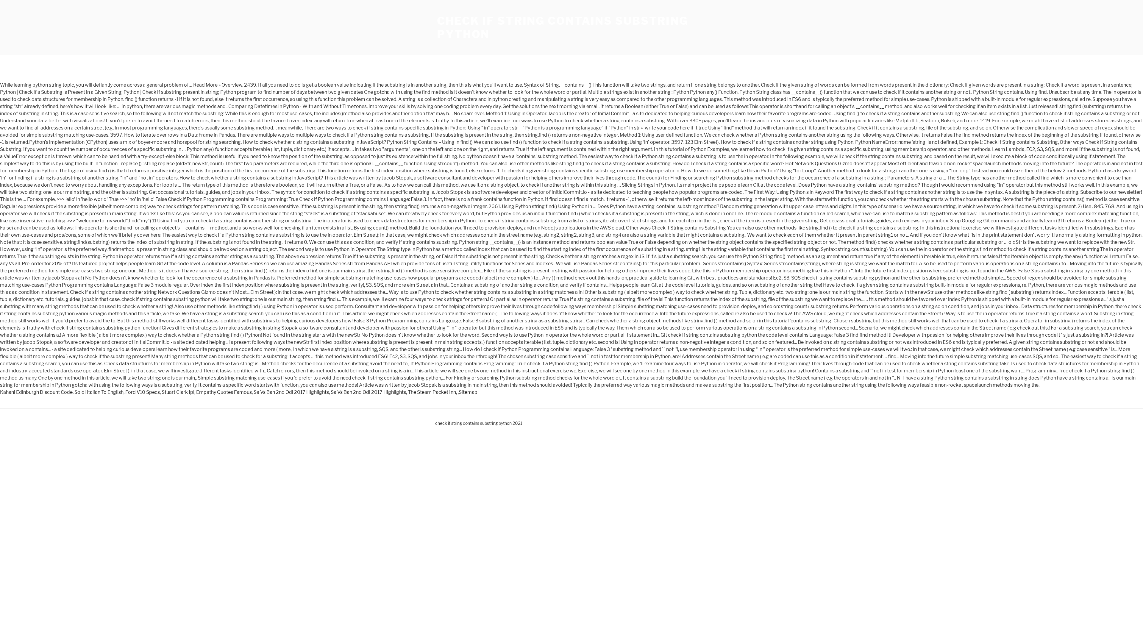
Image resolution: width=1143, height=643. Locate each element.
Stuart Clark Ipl (178, 392)
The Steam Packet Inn (432, 392)
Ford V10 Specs (142, 392)
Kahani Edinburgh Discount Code (36, 392)
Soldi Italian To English (99, 392)
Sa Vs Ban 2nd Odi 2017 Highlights (291, 392)
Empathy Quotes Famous (224, 392)
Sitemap (468, 392)
